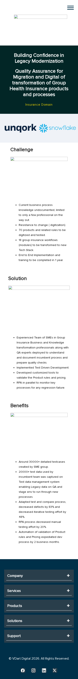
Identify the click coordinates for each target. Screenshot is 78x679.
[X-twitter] (55, 670)
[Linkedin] (44, 670)
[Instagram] (33, 670)
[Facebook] (23, 670)
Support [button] (14, 635)
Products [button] (14, 605)
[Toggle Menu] (70, 8)
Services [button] (14, 590)
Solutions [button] (14, 620)
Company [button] (15, 575)
